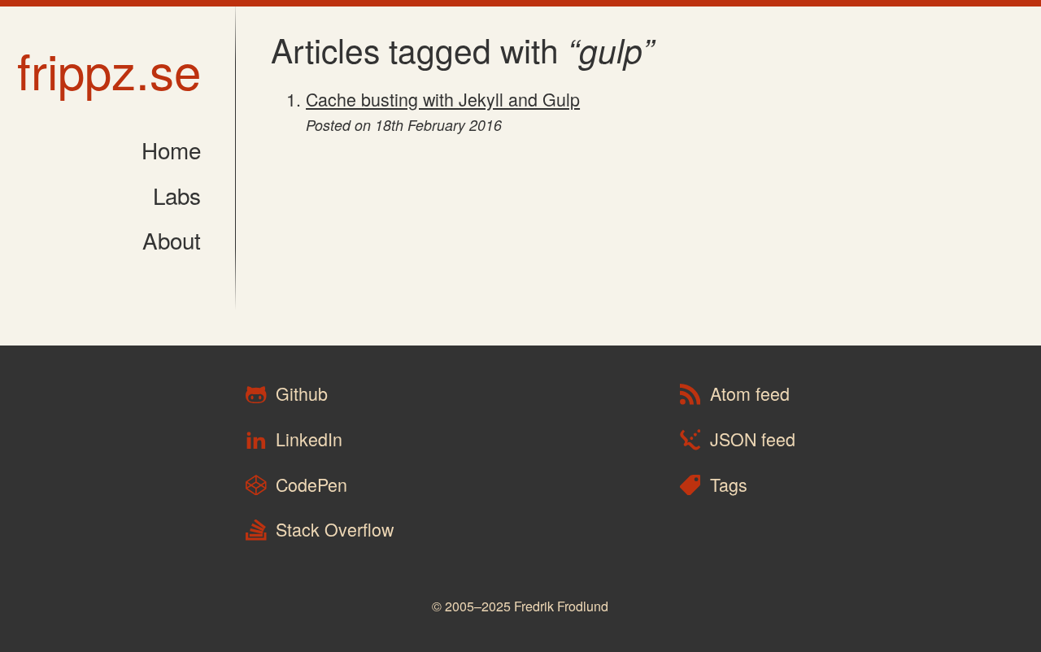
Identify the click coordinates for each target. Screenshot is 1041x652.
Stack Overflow (332, 529)
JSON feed (750, 438)
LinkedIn (306, 438)
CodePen (309, 484)
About (171, 240)
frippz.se (109, 69)
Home (171, 149)
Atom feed (747, 393)
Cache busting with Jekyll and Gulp (443, 98)
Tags (726, 484)
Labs (177, 195)
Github (299, 393)
